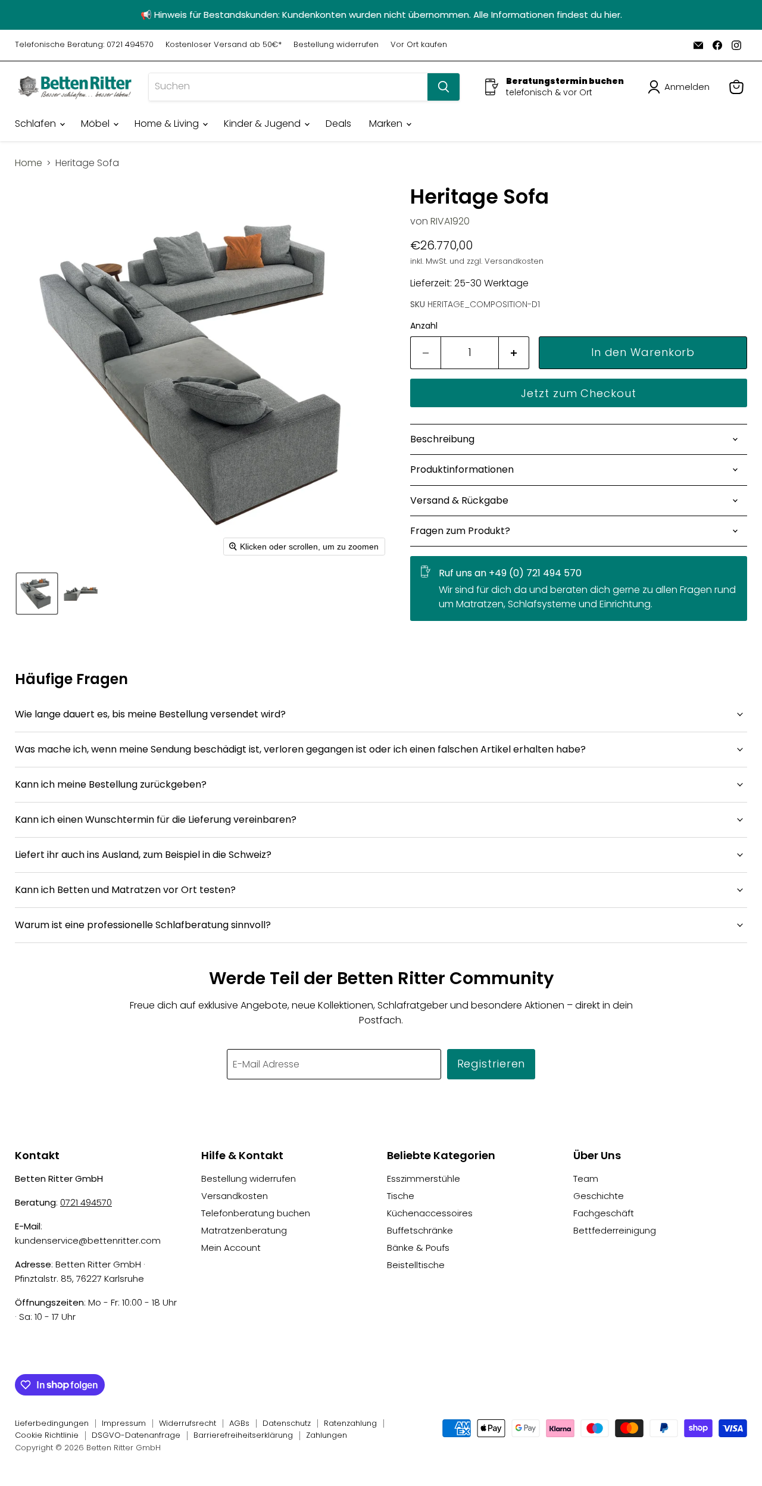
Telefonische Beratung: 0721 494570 (84, 44)
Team (585, 1178)
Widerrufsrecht (187, 1423)
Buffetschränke (420, 1230)
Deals (338, 123)
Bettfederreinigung (614, 1230)
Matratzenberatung (244, 1230)
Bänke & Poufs (418, 1247)
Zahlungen (326, 1435)
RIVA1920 (450, 221)
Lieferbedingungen (52, 1423)
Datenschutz (287, 1423)
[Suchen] (443, 87)
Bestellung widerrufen (336, 44)
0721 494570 (86, 1202)
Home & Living (168, 123)
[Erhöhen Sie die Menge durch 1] (514, 352)
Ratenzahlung (350, 1423)
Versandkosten (234, 1196)
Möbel (96, 123)
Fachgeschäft (603, 1213)
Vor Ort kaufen (419, 44)
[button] (681, 87)
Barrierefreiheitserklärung (243, 1435)
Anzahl (424, 325)
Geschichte (598, 1196)
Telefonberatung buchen (255, 1213)
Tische (400, 1196)
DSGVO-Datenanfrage (136, 1435)
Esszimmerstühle (423, 1178)
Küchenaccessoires (430, 1213)
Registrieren (491, 1063)
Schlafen (36, 123)
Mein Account (231, 1247)
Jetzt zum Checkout (578, 393)
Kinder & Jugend (263, 123)
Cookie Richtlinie (47, 1435)
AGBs (239, 1423)
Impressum (124, 1423)
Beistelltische (416, 1265)
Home (28, 163)
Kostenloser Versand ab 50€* (223, 44)
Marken (387, 123)
